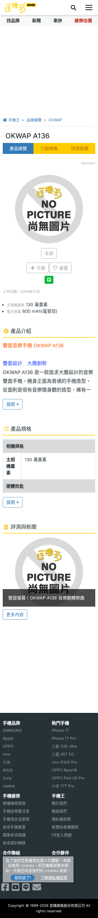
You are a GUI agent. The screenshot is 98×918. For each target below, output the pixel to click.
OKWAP (55, 119)
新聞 (36, 20)
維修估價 (83, 20)
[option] (49, 572)
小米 (6, 762)
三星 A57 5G (63, 754)
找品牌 (13, 20)
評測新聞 (79, 148)
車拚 (57, 20)
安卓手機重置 (14, 827)
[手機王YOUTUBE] (15, 888)
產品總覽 (18, 148)
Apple (8, 738)
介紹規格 (49, 148)
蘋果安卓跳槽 (14, 835)
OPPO (8, 746)
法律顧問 (59, 860)
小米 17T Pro (63, 786)
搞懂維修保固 (14, 803)
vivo (6, 754)
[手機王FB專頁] (5, 888)
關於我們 (59, 803)
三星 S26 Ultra (64, 746)
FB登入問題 (62, 835)
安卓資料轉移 (14, 842)
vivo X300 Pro (64, 762)
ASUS (8, 770)
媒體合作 (59, 868)
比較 (40, 268)
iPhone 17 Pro (64, 738)
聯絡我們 (59, 811)
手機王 (13, 119)
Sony (7, 778)
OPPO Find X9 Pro (68, 778)
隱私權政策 (61, 819)
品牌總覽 (34, 119)
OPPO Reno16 (64, 770)
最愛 (63, 268)
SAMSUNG (12, 730)
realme (9, 786)
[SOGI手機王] (20, 8)
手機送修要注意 (16, 811)
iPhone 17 (60, 730)
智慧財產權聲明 (65, 827)
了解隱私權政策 (54, 877)
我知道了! (22, 877)
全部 (49, 253)
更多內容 (15, 614)
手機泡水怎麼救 (16, 819)
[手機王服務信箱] (36, 888)
